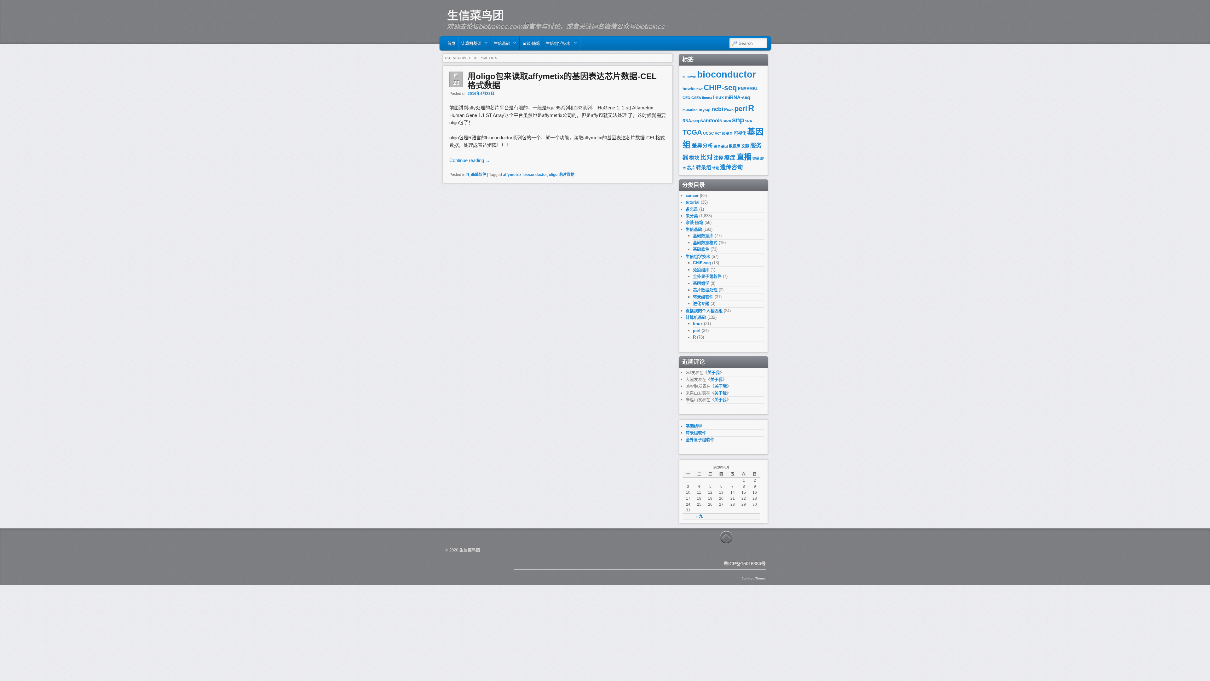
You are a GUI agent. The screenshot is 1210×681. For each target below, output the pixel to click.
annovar (689, 76)
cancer (692, 195)
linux (718, 97)
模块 (694, 157)
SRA (748, 121)
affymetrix (512, 174)
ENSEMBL (748, 88)
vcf (718, 133)
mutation (690, 110)
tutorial (693, 202)
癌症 (729, 157)
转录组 (703, 167)
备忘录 (692, 209)
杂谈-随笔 (531, 43)
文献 (745, 146)
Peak (729, 109)
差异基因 (721, 146)
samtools (711, 120)
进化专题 (701, 303)
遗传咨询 (731, 167)
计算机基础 (469, 45)
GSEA (696, 98)
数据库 (734, 146)
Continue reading (469, 160)
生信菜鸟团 (475, 15)
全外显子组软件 (707, 276)
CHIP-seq (720, 87)
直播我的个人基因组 (704, 310)
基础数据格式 (705, 242)
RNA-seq (691, 121)
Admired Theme (753, 578)
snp (738, 120)
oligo (553, 174)
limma (707, 98)
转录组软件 (703, 296)
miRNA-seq (737, 97)
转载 (715, 168)
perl (741, 109)
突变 (755, 158)
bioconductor (535, 174)
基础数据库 (703, 235)
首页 (451, 43)
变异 (729, 133)
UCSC (708, 133)
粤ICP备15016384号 (744, 563)
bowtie (689, 88)
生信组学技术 (556, 45)
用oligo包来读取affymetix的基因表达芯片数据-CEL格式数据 (562, 81)
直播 (744, 157)
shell (727, 121)
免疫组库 (701, 269)
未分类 (692, 215)
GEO (686, 98)
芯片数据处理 (705, 290)
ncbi (717, 109)
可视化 (740, 133)
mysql (705, 109)
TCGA (692, 132)
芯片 (691, 168)
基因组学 (701, 283)
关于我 (713, 372)
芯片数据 (566, 174)
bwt (699, 89)
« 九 (699, 516)
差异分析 (702, 146)
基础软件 (478, 174)
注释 (718, 157)
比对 (706, 157)
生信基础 (500, 45)
